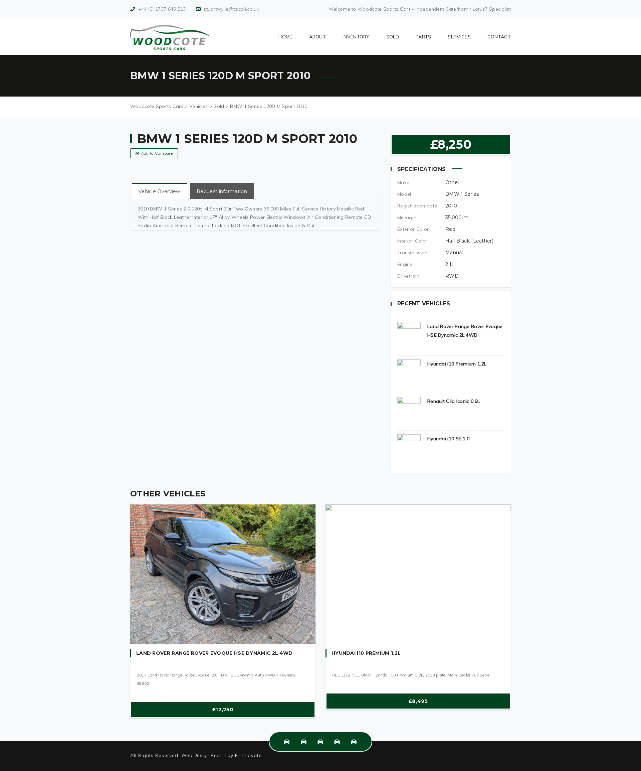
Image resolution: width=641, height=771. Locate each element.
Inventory (356, 37)
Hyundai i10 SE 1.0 (448, 439)
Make (403, 182)
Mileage (406, 217)
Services (459, 37)
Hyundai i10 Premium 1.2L (456, 364)
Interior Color (412, 241)
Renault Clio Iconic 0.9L (453, 401)
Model (404, 194)
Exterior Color (413, 229)
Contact (499, 37)
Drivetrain (408, 276)
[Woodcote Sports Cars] (169, 36)
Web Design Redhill (203, 755)
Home (285, 37)
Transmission (412, 253)
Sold (392, 37)
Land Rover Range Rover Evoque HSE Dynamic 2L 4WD (214, 653)
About (317, 37)
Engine (405, 264)
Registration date (417, 206)
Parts (423, 37)
